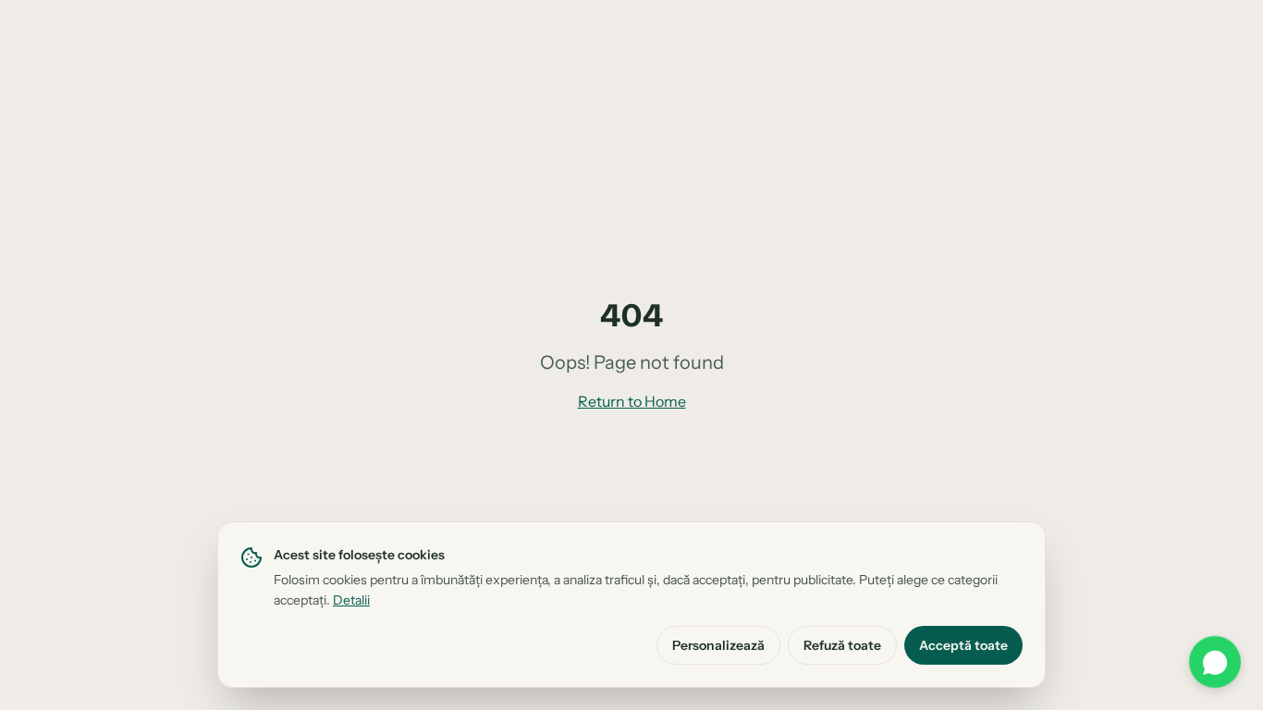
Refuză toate (842, 645)
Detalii (351, 600)
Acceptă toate (963, 645)
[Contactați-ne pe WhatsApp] (1215, 662)
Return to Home (632, 401)
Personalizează (718, 645)
